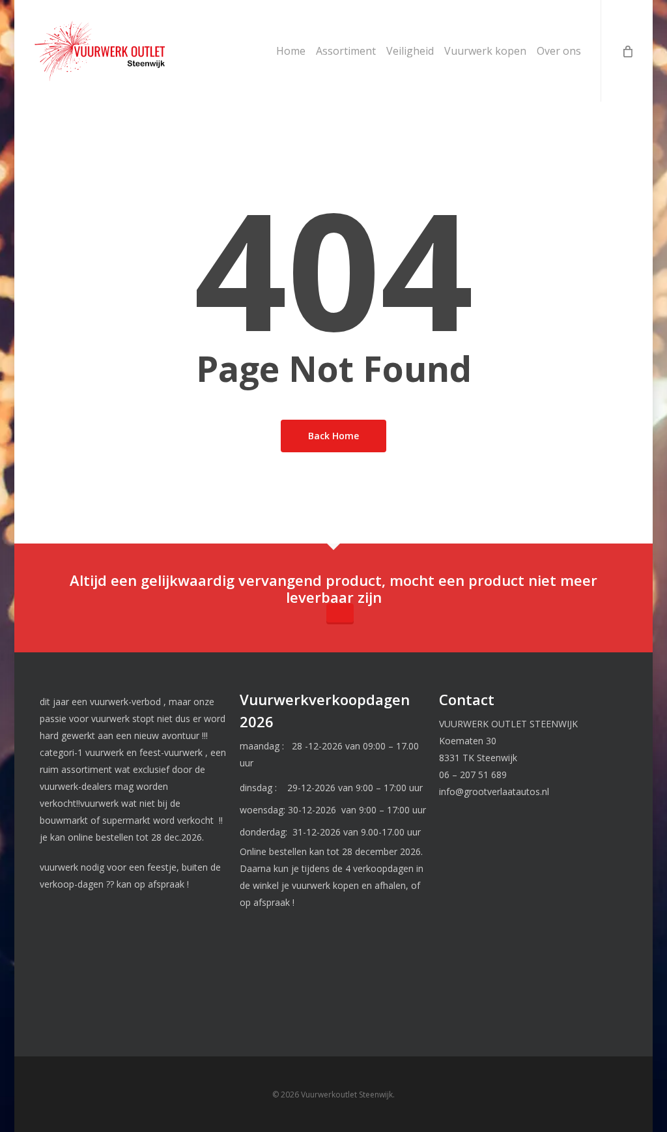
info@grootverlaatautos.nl (494, 791)
